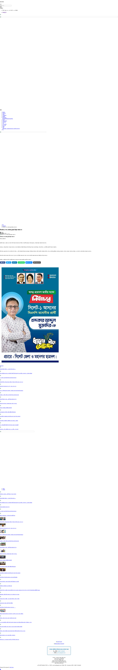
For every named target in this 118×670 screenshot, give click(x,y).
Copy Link (38, 262)
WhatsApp (22, 262)
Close (1, 8)
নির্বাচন (3, 126)
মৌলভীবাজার (6, 118)
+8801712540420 (61, 651)
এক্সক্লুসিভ (4, 122)
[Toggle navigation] (1, 110)
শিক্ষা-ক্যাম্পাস (17, 128)
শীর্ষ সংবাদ (4, 113)
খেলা (3, 123)
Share (3, 262)
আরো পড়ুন (1, 365)
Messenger (30, 262)
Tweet (9, 262)
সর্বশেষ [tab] (3, 488)
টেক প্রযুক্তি (4, 124)
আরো (3, 127)
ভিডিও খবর (6, 128)
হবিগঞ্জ (12, 118)
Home (3, 112)
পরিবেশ (3, 128)
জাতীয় (3, 114)
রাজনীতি (3, 116)
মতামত (9, 128)
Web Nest (12, 667)
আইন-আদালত (4, 120)
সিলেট (3, 118)
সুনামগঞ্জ (9, 118)
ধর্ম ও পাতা (4, 125)
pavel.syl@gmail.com (61, 652)
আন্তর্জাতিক (4, 115)
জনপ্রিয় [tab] (3, 489)
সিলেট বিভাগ (4, 117)
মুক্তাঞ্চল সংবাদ (12, 128)
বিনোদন (3, 119)
